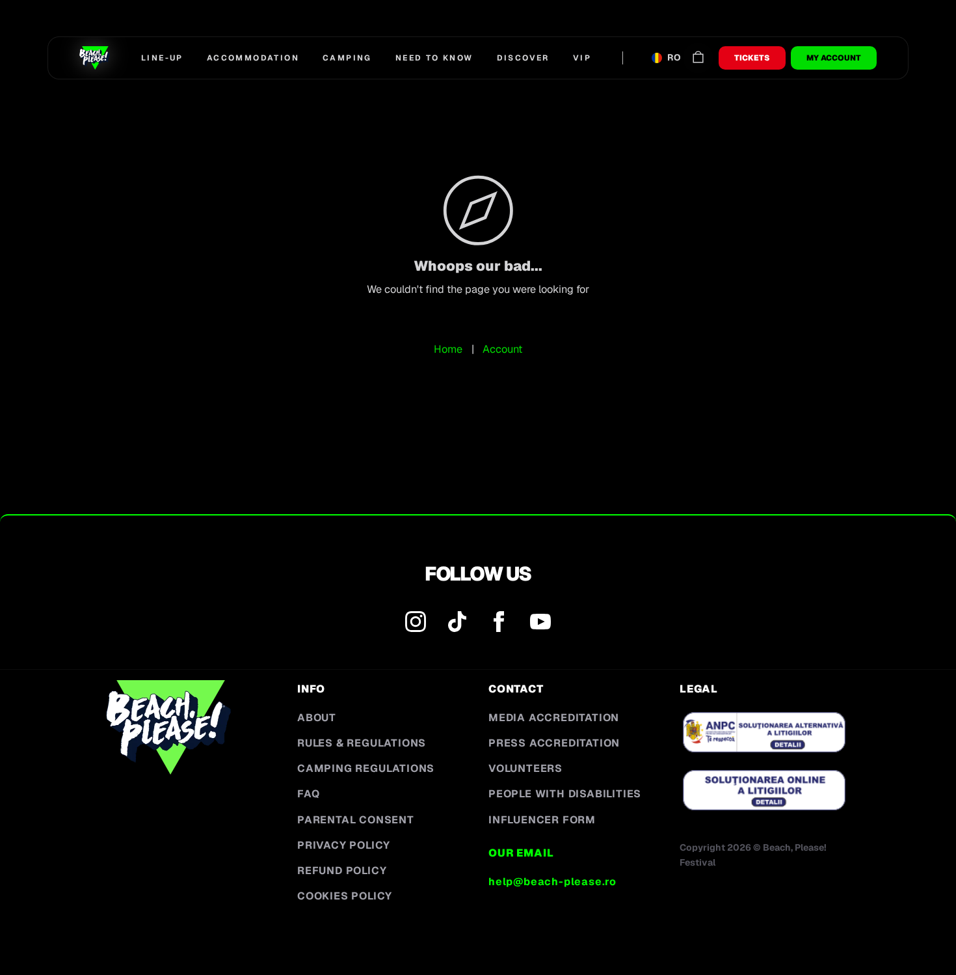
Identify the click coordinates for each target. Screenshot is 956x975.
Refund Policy (341, 870)
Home (448, 349)
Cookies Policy (344, 896)
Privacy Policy (343, 845)
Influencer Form (542, 820)
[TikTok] (457, 624)
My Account (833, 58)
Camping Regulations (365, 768)
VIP (582, 58)
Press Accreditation (554, 743)
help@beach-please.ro (552, 881)
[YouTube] (540, 624)
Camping (347, 58)
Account (502, 349)
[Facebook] (498, 624)
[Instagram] (415, 624)
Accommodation (253, 58)
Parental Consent (355, 820)
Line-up (162, 58)
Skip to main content (70, 30)
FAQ (308, 794)
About (316, 717)
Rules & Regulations (361, 743)
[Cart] (698, 57)
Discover (523, 58)
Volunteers (525, 768)
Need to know (434, 58)
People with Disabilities (564, 794)
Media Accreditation (553, 717)
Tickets (752, 58)
